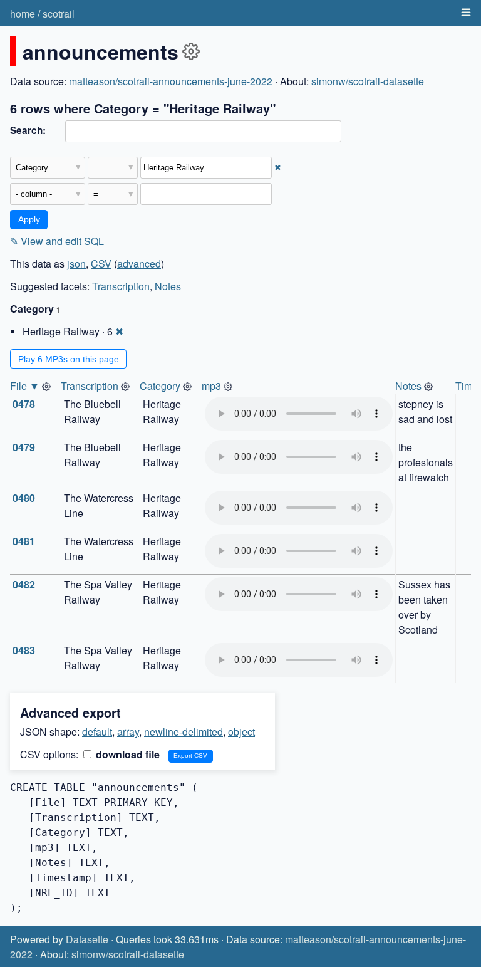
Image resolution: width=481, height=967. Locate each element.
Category (160, 386)
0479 (24, 447)
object (241, 731)
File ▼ (24, 386)
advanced (139, 263)
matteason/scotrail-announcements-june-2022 (170, 81)
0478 (24, 404)
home (22, 13)
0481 (24, 541)
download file (126, 754)
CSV (101, 263)
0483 (24, 650)
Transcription (121, 286)
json (76, 263)
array (128, 731)
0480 (24, 498)
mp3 (211, 386)
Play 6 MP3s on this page (68, 359)
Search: (28, 130)
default (97, 731)
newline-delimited (183, 731)
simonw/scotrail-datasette (367, 81)
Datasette (87, 939)
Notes (168, 286)
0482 (24, 584)
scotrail (59, 13)
